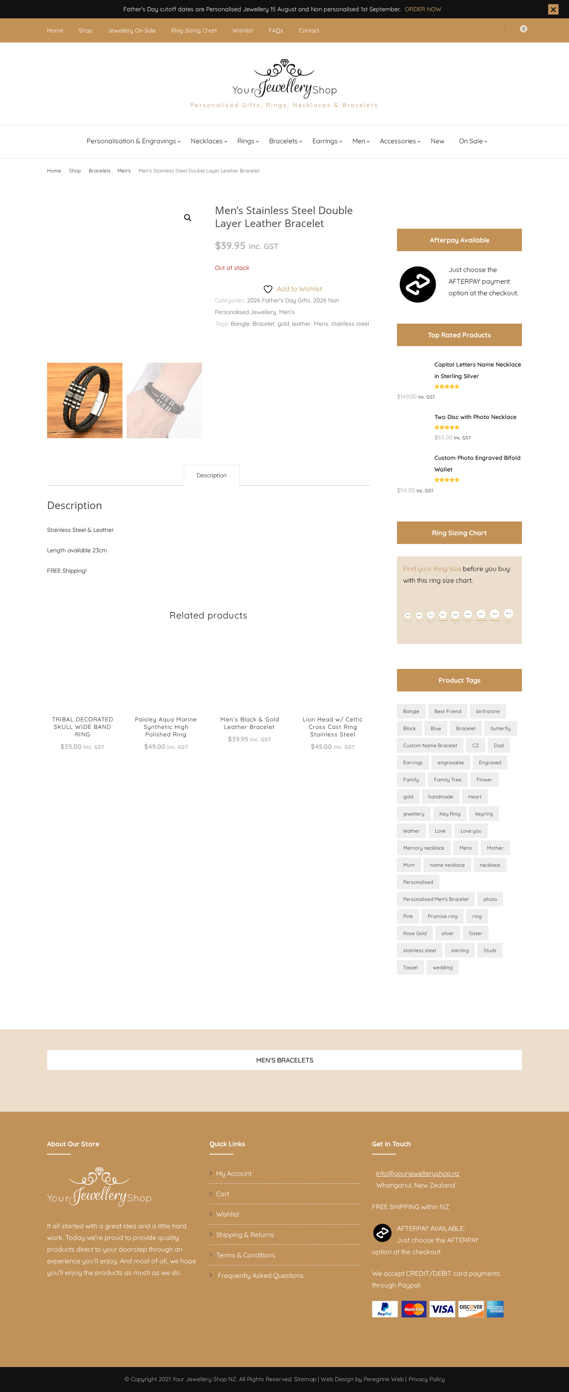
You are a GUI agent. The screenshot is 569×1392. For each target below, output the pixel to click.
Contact (309, 30)
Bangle (240, 323)
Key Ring (449, 814)
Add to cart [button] (249, 675)
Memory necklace (423, 848)
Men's (287, 312)
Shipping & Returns (245, 1234)
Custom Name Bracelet (430, 745)
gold (283, 323)
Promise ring (442, 916)
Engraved (490, 762)
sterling (460, 950)
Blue (436, 728)
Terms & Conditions (245, 1255)
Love (440, 831)
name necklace (447, 865)
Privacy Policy (427, 1379)
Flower (484, 779)
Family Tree (448, 779)
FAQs (276, 30)
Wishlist (242, 30)
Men (358, 141)
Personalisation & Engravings (131, 141)
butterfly (501, 728)
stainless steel (350, 323)
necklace (490, 865)
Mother (495, 848)
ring (477, 916)
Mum (409, 865)
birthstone (488, 711)
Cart (222, 1194)
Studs (490, 950)
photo (490, 899)
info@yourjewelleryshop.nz (417, 1173)
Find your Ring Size (432, 568)
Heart (475, 796)
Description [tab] (212, 475)
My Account (234, 1173)
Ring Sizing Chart (194, 30)
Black (409, 728)
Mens (321, 323)
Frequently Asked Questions (260, 1275)
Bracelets (283, 141)
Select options (83, 679)
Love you (471, 831)
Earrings (325, 141)
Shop (85, 30)
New (437, 141)
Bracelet (263, 323)
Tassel (410, 967)
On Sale (471, 141)
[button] (187, 217)
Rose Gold (415, 933)
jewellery (413, 814)
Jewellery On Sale (131, 30)
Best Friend (447, 711)
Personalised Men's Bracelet (436, 899)
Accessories (398, 141)
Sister (475, 933)
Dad (499, 745)
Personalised (418, 882)
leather (301, 323)
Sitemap (305, 1379)
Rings (246, 141)
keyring (484, 814)
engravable (451, 762)
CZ (475, 745)
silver (448, 933)
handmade (440, 796)
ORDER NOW (423, 9)
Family (411, 779)
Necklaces (207, 141)
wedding (442, 967)
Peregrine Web (384, 1379)
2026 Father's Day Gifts (278, 300)
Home (55, 30)
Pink (408, 916)
